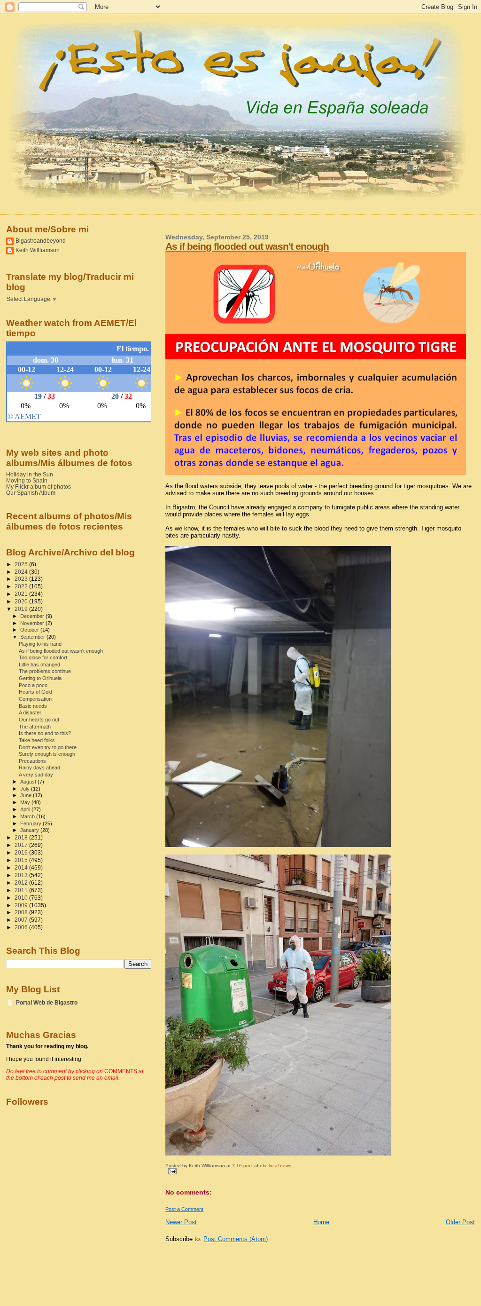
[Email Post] (170, 1170)
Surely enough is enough (47, 754)
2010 (22, 897)
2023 (22, 579)
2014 (22, 867)
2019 (22, 609)
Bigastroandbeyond (41, 240)
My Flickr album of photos (38, 486)
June (26, 795)
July (25, 789)
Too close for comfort (43, 657)
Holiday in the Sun (29, 474)
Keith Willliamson (38, 250)
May (25, 802)
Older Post (460, 1222)
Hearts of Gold (35, 692)
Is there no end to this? (45, 733)
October (30, 630)
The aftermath (35, 726)
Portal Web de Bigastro (47, 1002)
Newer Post (181, 1222)
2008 (22, 912)
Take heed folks (37, 740)
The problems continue (45, 671)
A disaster (30, 712)
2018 (22, 837)
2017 (22, 845)
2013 (22, 875)
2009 (22, 905)
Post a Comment (184, 1209)
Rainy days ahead (39, 767)
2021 (22, 594)
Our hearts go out (39, 719)
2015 (22, 860)
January (30, 830)
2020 (22, 601)
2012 (22, 882)
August (29, 781)
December (33, 616)
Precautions (32, 761)
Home (321, 1222)
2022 (22, 586)
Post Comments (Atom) (235, 1239)
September (33, 637)
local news (280, 1165)
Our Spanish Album (30, 493)
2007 (22, 920)
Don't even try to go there (48, 747)
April (25, 809)
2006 (22, 927)
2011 (22, 890)
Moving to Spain (26, 480)
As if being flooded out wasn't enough (247, 246)
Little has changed (39, 664)
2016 (22, 852)
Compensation (35, 699)
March (28, 816)
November (33, 623)
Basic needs (33, 706)
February (31, 823)
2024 (22, 572)
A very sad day (36, 774)
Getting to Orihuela (40, 678)
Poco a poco (33, 685)
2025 (22, 564)
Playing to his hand (40, 644)
